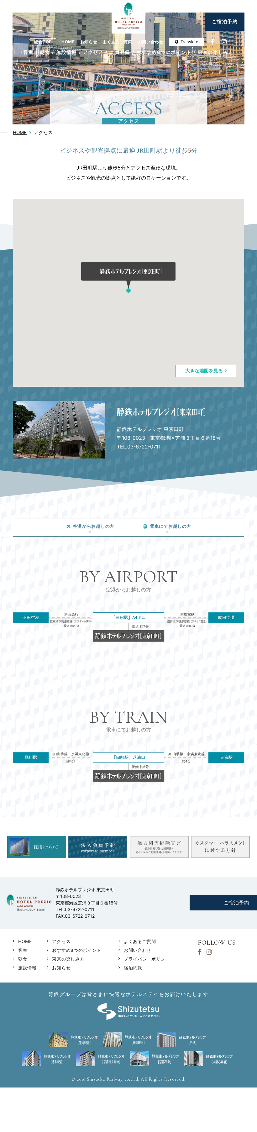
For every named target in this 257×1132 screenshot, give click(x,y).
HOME (68, 42)
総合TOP (43, 41)
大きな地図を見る (204, 371)
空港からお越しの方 (93, 526)
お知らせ (88, 42)
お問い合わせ (151, 42)
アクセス (93, 52)
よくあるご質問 (117, 42)
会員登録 (120, 52)
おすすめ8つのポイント (163, 52)
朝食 (45, 52)
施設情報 (66, 52)
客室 (28, 52)
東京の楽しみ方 (216, 52)
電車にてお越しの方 (170, 526)
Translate (189, 41)
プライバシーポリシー (147, 959)
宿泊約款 (133, 967)
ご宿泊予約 (225, 21)
